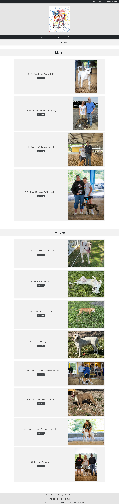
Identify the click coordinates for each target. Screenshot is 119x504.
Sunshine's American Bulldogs (33, 37)
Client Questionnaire (98, 1)
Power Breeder (69, 502)
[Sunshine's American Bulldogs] (59, 18)
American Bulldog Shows (86, 37)
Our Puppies (57, 37)
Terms (71, 495)
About (69, 37)
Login (83, 502)
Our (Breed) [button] (47, 37)
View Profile (41, 78)
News (64, 37)
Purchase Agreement (111, 1)
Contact (75, 37)
